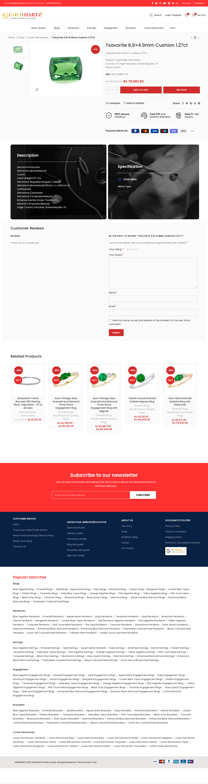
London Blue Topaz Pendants (78, 620)
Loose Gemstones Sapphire (156, 738)
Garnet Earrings (159, 648)
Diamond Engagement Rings (37, 691)
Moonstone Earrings (73, 656)
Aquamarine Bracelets (98, 710)
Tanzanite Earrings (23, 652)
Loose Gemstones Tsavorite (75, 742)
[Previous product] (191, 37)
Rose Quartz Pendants (175, 624)
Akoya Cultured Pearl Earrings (100, 660)
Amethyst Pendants (173, 616)
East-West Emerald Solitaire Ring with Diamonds (180, 401)
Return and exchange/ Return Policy (33, 535)
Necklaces (19, 610)
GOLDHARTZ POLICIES (177, 520)
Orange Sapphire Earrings (110, 652)
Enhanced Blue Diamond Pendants (100, 628)
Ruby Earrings (117, 648)
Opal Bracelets (74, 710)
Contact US (19, 546)
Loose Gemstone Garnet (143, 742)
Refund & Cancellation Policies (182, 542)
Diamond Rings (119, 597)
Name (113, 292)
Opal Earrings (70, 648)
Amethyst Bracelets (146, 710)
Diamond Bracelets (93, 718)
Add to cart (141, 89)
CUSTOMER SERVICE (24, 518)
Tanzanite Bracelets (73, 714)
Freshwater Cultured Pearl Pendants (143, 628)
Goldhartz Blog (129, 537)
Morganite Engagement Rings (99, 679)
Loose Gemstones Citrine (41, 742)
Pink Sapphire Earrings (81, 652)
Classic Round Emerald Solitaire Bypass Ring (142, 400)
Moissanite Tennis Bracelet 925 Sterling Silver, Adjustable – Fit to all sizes (28, 403)
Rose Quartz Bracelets (66, 718)
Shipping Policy (173, 537)
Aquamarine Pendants (79, 616)
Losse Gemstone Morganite (28, 746)
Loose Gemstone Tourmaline (130, 746)
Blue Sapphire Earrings (25, 648)
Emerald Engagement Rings (69, 675)
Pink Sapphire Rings (129, 593)
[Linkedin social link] (173, 3)
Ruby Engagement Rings (171, 675)
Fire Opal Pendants (96, 624)
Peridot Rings (29, 593)
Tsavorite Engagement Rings (145, 687)
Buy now (182, 89)
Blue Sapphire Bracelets (26, 710)
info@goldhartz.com (20, 3)
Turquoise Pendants (38, 624)
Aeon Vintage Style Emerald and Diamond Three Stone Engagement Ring (66, 403)
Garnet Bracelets (170, 710)
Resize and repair (22, 541)
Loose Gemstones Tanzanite (29, 738)
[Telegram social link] (199, 103)
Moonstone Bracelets (39, 718)
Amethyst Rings (117, 589)
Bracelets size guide (78, 550)
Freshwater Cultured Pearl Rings (51, 601)
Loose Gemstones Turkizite (62, 746)
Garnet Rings (137, 589)
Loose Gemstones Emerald (122, 738)
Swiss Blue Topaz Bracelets (103, 714)
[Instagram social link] (160, 3)
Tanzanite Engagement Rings (38, 683)
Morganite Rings (156, 589)
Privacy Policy (173, 526)
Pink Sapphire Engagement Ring (165, 683)
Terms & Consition (175, 531)
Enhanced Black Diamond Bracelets (169, 718)
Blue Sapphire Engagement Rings (31, 675)
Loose (97, 742)
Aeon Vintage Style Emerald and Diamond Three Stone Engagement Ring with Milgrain (104, 405)
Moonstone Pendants (147, 624)
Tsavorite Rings (52, 597)
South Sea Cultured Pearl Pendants (47, 632)
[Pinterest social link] (169, 3)
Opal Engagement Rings (101, 675)
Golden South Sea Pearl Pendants (119, 632)
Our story (126, 526)
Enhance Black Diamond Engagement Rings (135, 691)
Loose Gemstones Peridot (95, 746)
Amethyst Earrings (138, 648)
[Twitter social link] (156, 3)
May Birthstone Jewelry (65, 415)
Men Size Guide (75, 555)
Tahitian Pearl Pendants (83, 632)
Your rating (116, 249)
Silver (121, 194)
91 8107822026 (54, 3)
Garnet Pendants (22, 620)
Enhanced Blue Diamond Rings (148, 597)
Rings (66, 419)
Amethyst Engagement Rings (29, 679)
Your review (116, 255)
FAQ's (16, 524)
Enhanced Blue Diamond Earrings (155, 656)
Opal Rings (62, 589)
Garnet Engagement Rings (64, 679)
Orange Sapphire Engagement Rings (123, 683)
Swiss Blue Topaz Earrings (51, 652)
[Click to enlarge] (37, 90)
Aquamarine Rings (80, 589)
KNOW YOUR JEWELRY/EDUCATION (86, 522)
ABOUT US (127, 520)
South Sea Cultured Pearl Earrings (139, 660)
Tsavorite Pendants (121, 624)
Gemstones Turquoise (113, 742)
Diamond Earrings (124, 656)
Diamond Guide (76, 527)
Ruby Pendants (103, 616)
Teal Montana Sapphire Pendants (116, 620)
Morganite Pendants (47, 620)
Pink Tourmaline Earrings (172, 652)
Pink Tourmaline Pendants (67, 624)
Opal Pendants (150, 616)
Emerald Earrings (50, 648)
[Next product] (198, 37)
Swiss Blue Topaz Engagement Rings (79, 683)
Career (125, 542)
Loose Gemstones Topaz (174, 742)
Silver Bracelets (27, 412)
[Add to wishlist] (40, 385)
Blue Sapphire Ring (23, 589)
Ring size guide (75, 544)
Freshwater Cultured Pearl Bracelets (67, 722)
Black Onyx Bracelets (165, 714)
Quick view (40, 377)
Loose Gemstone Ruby (61, 738)
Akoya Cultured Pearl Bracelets (107, 722)
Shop (22, 37)
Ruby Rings (100, 589)
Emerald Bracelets (53, 710)
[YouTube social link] (164, 3)
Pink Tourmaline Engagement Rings (68, 687)
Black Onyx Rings (31, 597)
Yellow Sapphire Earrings (141, 652)
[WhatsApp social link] (177, 3)
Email (113, 306)
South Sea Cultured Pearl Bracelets (148, 722)
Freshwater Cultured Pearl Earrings (62, 660)
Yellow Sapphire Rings (155, 593)
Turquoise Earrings (23, 656)
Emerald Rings (65, 412)
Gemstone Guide (77, 539)
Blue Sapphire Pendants (26, 616)
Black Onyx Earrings (48, 656)
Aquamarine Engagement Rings (136, 675)
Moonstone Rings (74, 597)
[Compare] (40, 370)
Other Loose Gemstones (164, 746)
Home (12, 37)
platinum (123, 191)
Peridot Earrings (180, 648)
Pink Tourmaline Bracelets (136, 714)
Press (124, 531)
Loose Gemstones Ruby (91, 738)
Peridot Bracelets (49, 714)
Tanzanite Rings (49, 593)
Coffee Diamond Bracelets (28, 722)
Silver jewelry (28, 415)
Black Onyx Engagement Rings (108, 687)
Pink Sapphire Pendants (152, 620)
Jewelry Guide (75, 533)
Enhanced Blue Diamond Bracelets (126, 718)
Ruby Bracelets (123, 710)
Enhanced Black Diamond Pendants (58, 628)
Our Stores (127, 548)
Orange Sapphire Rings (102, 593)
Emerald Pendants (53, 616)
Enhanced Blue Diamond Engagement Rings (82, 691)
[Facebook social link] (152, 3)
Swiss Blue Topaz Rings (74, 593)
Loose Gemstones (38, 37)
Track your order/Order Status (30, 530)
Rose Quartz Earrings (99, 656)
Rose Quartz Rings (97, 597)
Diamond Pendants (24, 628)
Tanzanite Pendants (127, 616)
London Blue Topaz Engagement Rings (140, 679)
